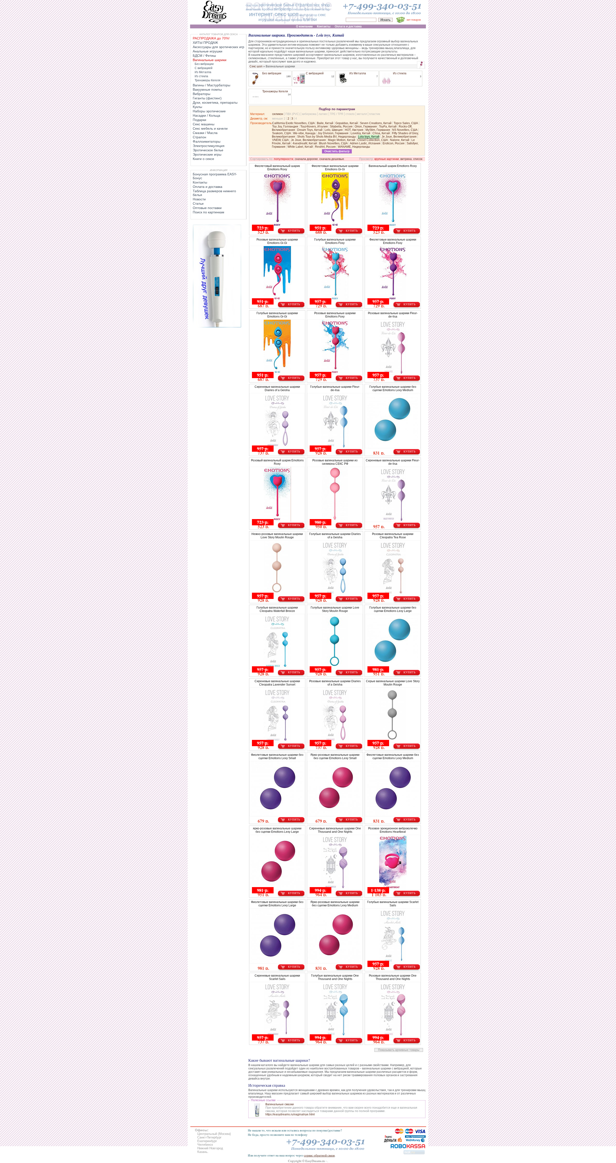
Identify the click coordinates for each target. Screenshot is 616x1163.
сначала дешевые (331, 159)
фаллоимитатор (317, 9)
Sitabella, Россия (341, 126)
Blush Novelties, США (333, 143)
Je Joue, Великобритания (399, 136)
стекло (350, 114)
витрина (406, 159)
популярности (283, 159)
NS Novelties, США (404, 130)
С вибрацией (315, 73)
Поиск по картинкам (208, 212)
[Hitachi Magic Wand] (217, 326)
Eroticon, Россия (393, 143)
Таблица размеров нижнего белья (214, 193)
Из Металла (357, 73)
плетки (310, 19)
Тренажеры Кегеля (275, 91)
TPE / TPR (336, 114)
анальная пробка (259, 9)
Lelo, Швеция (334, 130)
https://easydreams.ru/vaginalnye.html (290, 1114)
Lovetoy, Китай (360, 133)
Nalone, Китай (399, 140)
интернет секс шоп (274, 14)
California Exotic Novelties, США (293, 123)
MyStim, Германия (378, 130)
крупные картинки (386, 159)
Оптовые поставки (207, 208)
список (417, 159)
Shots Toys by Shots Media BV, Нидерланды (326, 136)
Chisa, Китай (381, 133)
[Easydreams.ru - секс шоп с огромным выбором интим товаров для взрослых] (214, 23)
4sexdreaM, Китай (305, 143)
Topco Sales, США (406, 123)
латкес (323, 114)
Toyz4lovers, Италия (314, 126)
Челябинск (205, 1144)
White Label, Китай (300, 146)
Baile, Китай (325, 123)
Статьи (198, 203)
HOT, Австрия (354, 130)
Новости (199, 199)
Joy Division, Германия (333, 133)
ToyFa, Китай (388, 126)
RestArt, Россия (325, 146)
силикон (277, 114)
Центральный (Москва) (214, 1134)
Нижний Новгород (210, 1148)
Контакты (200, 182)
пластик (374, 114)
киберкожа (309, 114)
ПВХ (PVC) (292, 114)
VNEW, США (280, 140)
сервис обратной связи (319, 1155)
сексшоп (297, 9)
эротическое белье (276, 5)
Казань (202, 1152)
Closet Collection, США (372, 140)
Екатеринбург (207, 1141)
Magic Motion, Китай (341, 140)
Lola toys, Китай (368, 136)
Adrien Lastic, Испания (365, 143)
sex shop (321, 5)
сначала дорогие (306, 159)
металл (362, 114)
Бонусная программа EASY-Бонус (215, 176)
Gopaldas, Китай (346, 123)
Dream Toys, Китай (309, 130)
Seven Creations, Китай (375, 123)
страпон (304, 4)
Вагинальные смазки (279, 1104)
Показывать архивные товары (398, 1050)
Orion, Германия (366, 126)
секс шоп (252, 5)
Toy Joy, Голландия (285, 126)
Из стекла (399, 73)
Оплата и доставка (207, 187)
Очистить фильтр (336, 151)
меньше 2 (278, 118)
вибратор (282, 9)
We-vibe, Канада (304, 133)
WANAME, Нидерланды (354, 146)
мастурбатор (308, 15)
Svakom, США (281, 133)
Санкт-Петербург (209, 1137)
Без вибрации (271, 73)
